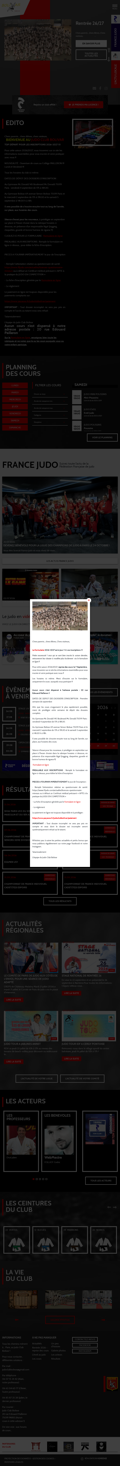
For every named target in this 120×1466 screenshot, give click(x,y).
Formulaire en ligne (41, 765)
